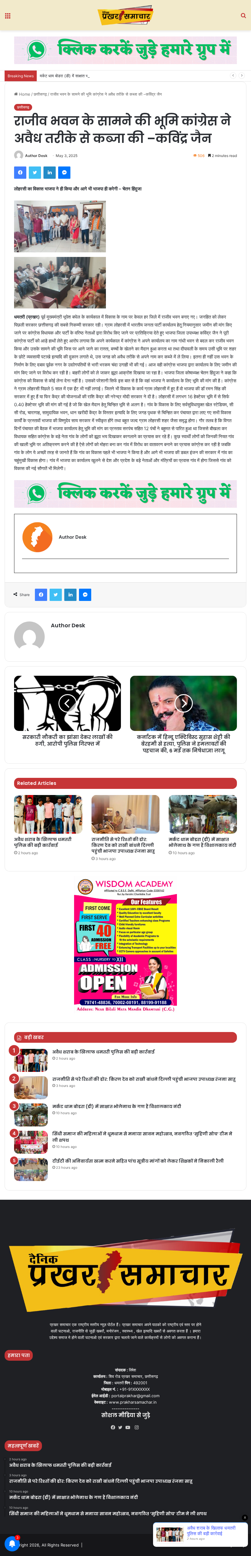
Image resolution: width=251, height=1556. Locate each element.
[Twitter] (122, 1427)
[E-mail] (25, 569)
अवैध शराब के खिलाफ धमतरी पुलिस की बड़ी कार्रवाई (43, 842)
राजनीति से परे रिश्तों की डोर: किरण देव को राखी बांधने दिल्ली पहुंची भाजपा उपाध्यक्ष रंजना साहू (123, 845)
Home (24, 94)
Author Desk (36, 155)
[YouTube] (129, 1427)
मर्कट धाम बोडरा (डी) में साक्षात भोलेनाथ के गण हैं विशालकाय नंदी (86, 75)
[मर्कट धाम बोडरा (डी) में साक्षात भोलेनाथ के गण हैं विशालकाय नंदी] (203, 814)
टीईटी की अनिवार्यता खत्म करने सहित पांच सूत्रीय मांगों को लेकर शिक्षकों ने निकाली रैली (138, 1161)
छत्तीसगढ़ (40, 94)
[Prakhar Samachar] (125, 15)
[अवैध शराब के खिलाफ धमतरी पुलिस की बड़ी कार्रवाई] (48, 814)
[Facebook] (114, 1427)
